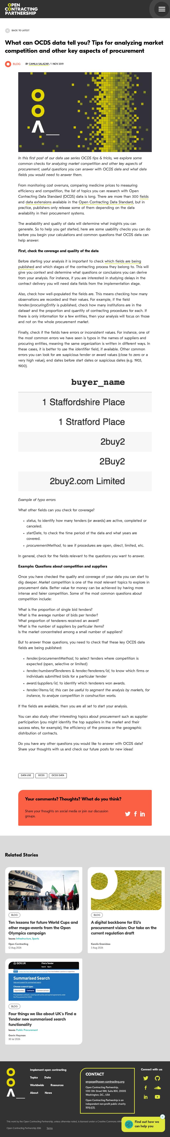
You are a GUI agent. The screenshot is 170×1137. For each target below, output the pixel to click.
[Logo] (80, 9)
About (34, 1093)
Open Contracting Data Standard (106, 202)
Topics (34, 1077)
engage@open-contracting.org (105, 1081)
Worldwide (37, 1085)
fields (144, 197)
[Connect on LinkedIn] (145, 1097)
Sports (35, 939)
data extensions (38, 202)
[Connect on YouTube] (157, 1097)
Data (47, 1077)
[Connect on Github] (157, 1078)
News (48, 1093)
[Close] (162, 1116)
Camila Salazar (39, 64)
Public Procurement (27, 1030)
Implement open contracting (48, 1070)
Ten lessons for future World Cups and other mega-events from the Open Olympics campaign (43, 928)
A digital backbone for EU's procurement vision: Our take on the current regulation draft (124, 928)
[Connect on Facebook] (145, 1088)
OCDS (41, 775)
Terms (50, 1128)
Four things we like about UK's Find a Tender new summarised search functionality (42, 1019)
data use (26, 775)
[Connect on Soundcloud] (157, 1087)
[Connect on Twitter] (146, 1078)
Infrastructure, (24, 939)
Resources (57, 1085)
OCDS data (58, 775)
